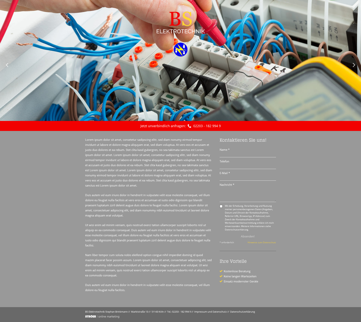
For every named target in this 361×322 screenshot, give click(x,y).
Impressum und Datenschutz (210, 311)
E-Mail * (225, 173)
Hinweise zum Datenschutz (262, 242)
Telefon (224, 161)
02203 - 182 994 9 (207, 126)
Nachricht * (227, 185)
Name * (225, 149)
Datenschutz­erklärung (242, 311)
